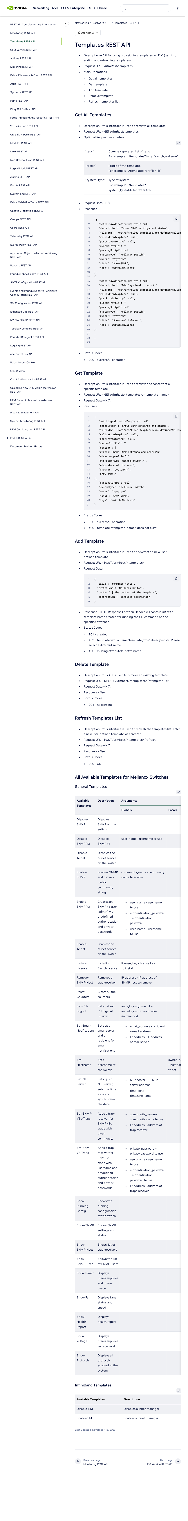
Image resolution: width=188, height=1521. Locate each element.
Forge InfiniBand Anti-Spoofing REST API (34, 117)
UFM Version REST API (23, 50)
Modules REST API (21, 143)
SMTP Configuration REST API (28, 282)
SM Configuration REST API (26, 303)
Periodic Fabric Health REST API (29, 274)
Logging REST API (20, 345)
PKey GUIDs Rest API (23, 109)
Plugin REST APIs (20, 438)
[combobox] (145, 8)
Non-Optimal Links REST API (27, 160)
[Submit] (124, 8)
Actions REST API (20, 58)
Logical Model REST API (24, 168)
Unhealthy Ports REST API (25, 134)
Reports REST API (21, 265)
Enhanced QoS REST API (24, 311)
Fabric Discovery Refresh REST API (31, 75)
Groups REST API (20, 219)
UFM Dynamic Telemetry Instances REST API (31, 402)
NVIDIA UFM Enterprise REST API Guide (79, 8)
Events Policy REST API (23, 244)
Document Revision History (26, 446)
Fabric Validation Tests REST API (29, 202)
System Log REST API (23, 193)
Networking (41, 8)
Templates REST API (22, 41)
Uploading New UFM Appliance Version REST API (33, 389)
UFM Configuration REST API (27, 429)
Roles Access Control (22, 362)
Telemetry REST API (22, 236)
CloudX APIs (17, 371)
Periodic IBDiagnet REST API (27, 337)
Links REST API (19, 151)
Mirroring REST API (21, 66)
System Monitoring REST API (27, 421)
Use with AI (88, 32)
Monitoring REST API (22, 33)
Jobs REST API (19, 83)
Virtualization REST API (24, 126)
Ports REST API (19, 100)
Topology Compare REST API (27, 328)
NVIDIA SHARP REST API (25, 320)
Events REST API (20, 185)
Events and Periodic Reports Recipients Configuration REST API (33, 292)
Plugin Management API (24, 412)
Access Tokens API (21, 354)
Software (98, 22)
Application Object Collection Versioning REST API (33, 255)
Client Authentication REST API (28, 379)
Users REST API (19, 227)
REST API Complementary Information (33, 24)
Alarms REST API (20, 177)
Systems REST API (21, 92)
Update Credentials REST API (27, 210)
